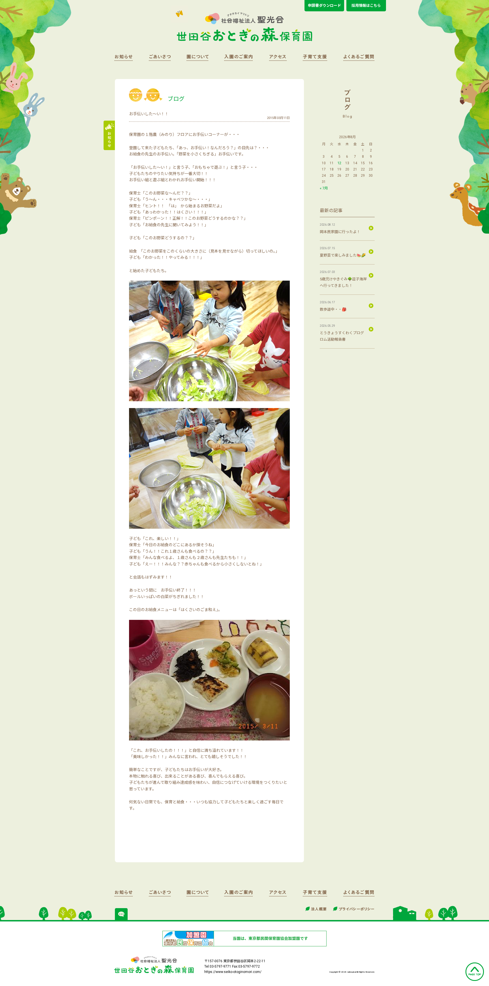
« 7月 (324, 188)
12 (339, 163)
